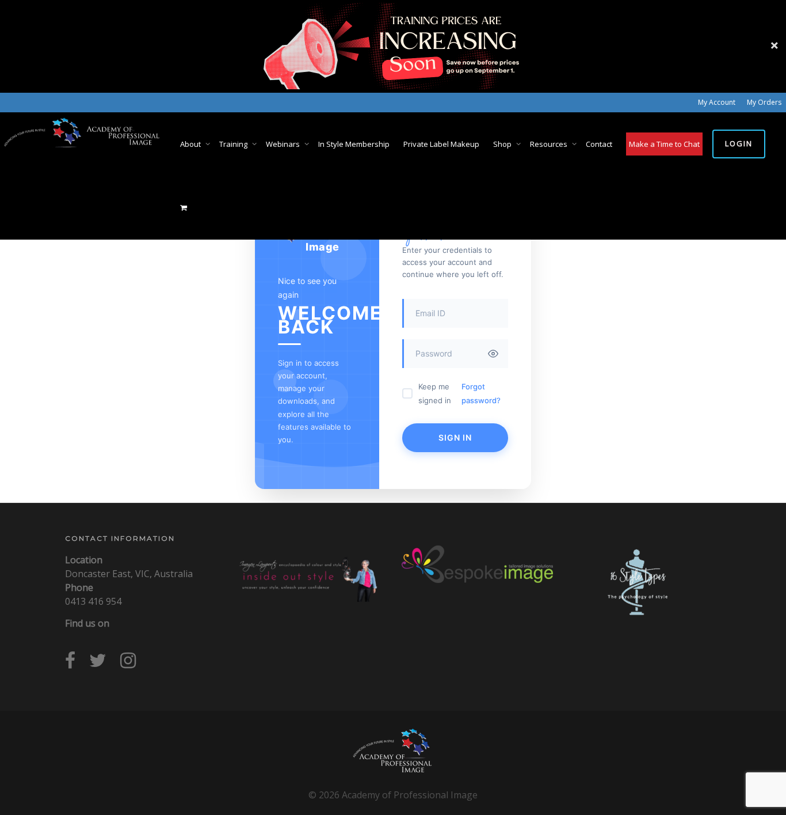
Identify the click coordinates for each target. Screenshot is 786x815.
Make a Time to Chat (664, 144)
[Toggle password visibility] (493, 353)
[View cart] (184, 207)
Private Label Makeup (441, 144)
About (191, 144)
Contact (599, 144)
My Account (716, 102)
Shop (503, 144)
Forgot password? (481, 393)
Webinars (284, 144)
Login (739, 143)
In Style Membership (354, 144)
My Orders (764, 102)
